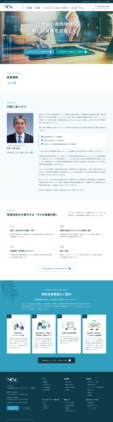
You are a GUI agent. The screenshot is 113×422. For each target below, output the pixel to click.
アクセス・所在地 (92, 408)
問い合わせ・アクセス (92, 400)
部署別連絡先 (91, 402)
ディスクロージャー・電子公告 (50, 400)
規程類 (44, 405)
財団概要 (66, 379)
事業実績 (90, 395)
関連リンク (67, 400)
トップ (44, 379)
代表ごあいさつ (47, 384)
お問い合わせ (13, 408)
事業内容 (90, 392)
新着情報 (45, 382)
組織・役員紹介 (69, 384)
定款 (44, 402)
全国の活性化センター (70, 410)
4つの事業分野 (46, 387)
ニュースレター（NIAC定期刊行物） (96, 387)
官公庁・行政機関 (69, 402)
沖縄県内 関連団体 (69, 405)
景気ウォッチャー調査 (93, 382)
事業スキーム (91, 390)
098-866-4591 (103, 6)
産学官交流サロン (92, 384)
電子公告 (45, 408)
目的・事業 (68, 382)
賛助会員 (67, 390)
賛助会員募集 (46, 390)
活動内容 (88, 379)
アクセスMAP (106, 1)
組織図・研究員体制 (70, 387)
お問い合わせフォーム (93, 405)
